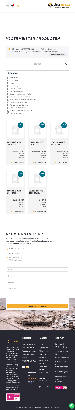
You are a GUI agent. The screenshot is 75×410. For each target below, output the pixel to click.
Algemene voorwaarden (42, 407)
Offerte (24, 358)
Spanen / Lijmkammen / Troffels (21, 94)
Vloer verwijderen (28, 344)
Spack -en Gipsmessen (18, 108)
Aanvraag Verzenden (37, 306)
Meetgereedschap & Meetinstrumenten (23, 99)
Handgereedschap (16, 91)
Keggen (12, 83)
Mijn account (43, 348)
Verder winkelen (57, 55)
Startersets (14, 80)
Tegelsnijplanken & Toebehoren (21, 110)
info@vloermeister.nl (17, 253)
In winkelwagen (18, 162)
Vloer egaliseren (28, 354)
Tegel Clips (14, 78)
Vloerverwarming (28, 348)
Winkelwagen (43, 351)
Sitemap (30, 407)
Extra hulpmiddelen (17, 113)
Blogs (41, 344)
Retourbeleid (43, 373)
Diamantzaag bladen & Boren (20, 102)
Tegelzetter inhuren (29, 351)
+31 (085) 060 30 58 (17, 249)
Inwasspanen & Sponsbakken (20, 97)
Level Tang (14, 86)
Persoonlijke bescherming (19, 105)
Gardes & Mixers (15, 88)
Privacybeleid (55, 407)
